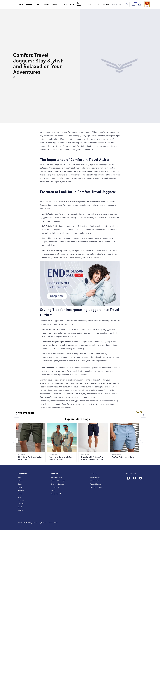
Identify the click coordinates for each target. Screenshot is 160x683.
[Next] (143, 415)
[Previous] (16, 415)
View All (139, 412)
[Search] (126, 4)
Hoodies (21, 490)
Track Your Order (56, 477)
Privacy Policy (94, 481)
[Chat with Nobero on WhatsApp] (140, 478)
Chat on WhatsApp (57, 484)
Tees (19, 497)
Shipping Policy (95, 477)
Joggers (21, 503)
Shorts (20, 507)
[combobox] (117, 4)
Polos (20, 487)
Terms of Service (95, 484)
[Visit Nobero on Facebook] (134, 478)
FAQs (53, 490)
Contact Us (55, 487)
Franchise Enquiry (96, 487)
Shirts (20, 494)
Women (20, 481)
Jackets (20, 510)
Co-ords (21, 500)
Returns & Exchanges (58, 481)
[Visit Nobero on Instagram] (128, 478)
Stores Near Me (56, 494)
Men (19, 477)
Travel (20, 484)
